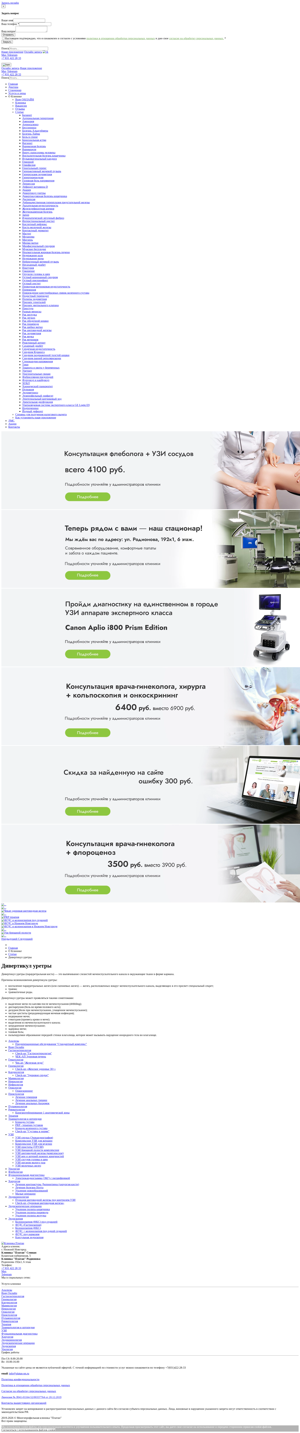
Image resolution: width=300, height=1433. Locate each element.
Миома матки (30, 242)
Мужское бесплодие (34, 249)
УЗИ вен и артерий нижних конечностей (39, 1156)
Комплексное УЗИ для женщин (33, 1140)
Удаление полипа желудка (30, 1215)
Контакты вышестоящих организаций (23, 1402)
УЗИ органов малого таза (30, 1162)
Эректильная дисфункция (37, 401)
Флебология (15, 1171)
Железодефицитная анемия (38, 208)
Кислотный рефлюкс (34, 224)
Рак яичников (30, 339)
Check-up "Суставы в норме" (32, 1131)
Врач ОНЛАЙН (24, 99)
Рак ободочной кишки (35, 320)
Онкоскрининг (24, 1090)
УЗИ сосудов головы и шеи (31, 1159)
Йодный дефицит (32, 411)
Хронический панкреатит (37, 386)
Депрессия (28, 183)
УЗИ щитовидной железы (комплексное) (39, 1153)
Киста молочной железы (36, 227)
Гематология (15, 1059)
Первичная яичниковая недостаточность (46, 286)
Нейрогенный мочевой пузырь (40, 261)
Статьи (19, 112)
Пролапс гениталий (34, 302)
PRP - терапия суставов (29, 1125)
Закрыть (7, 42)
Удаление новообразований (31, 1190)
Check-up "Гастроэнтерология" (33, 1053)
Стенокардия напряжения (37, 361)
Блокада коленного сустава (31, 1128)
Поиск (5, 48)
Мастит (26, 233)
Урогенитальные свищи (36, 373)
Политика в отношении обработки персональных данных (35, 1385)
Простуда (27, 308)
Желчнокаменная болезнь (37, 211)
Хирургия (14, 1181)
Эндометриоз (30, 392)
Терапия (13, 1115)
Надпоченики (30, 408)
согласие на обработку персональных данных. (196, 38)
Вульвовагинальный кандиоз (39, 158)
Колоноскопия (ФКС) (28, 1228)
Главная (13, 83)
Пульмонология (17, 1106)
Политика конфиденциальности (20, 1379)
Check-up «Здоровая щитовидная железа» (39, 1203)
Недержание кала (32, 255)
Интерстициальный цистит (38, 221)
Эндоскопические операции (25, 1206)
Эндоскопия (15, 1218)
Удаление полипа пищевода (31, 1212)
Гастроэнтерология (19, 1050)
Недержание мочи (33, 258)
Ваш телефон (10, 24)
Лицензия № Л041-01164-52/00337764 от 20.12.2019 (31, 1397)
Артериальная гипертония (37, 118)
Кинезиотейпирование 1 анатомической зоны (42, 1112)
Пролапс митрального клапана (40, 305)
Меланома (28, 236)
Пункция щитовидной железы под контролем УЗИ (45, 1199)
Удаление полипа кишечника (32, 1209)
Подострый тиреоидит (35, 295)
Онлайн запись (33, 51)
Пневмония (29, 289)
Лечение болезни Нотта (29, 1187)
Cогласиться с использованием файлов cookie (28, 1429)
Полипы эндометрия (34, 299)
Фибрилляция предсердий (37, 377)
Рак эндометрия (31, 333)
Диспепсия (28, 199)
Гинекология (15, 1065)
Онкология (14, 1087)
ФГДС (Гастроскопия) (28, 1224)
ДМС (11, 420)
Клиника (20, 102)
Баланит (27, 115)
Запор (25, 214)
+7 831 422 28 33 (11, 58)
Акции (12, 423)
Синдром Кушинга (33, 352)
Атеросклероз (30, 124)
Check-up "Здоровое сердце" (32, 1075)
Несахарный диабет (34, 264)
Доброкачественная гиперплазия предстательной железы (56, 202)
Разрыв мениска (31, 311)
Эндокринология (18, 1196)
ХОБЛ (26, 383)
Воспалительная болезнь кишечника (43, 155)
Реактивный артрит (33, 342)
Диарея (26, 189)
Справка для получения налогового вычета (41, 414)
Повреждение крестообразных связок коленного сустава (55, 292)
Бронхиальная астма (34, 140)
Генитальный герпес (34, 168)
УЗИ (11, 1134)
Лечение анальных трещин (31, 1100)
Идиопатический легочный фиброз (43, 218)
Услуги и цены (17, 93)
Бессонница (29, 127)
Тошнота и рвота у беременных (41, 367)
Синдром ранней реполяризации (41, 358)
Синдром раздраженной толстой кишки (45, 355)
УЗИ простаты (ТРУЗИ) (29, 1146)
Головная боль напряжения (38, 180)
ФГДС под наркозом (27, 1234)
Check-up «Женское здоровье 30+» (35, 1069)
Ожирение (28, 271)
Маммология (16, 1078)
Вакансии (21, 105)
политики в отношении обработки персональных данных (120, 38)
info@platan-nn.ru (19, 1373)
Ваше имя (7, 20)
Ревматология (16, 1109)
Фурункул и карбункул (35, 380)
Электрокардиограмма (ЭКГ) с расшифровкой (42, 1178)
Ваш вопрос (8, 31)
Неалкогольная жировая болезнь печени (46, 252)
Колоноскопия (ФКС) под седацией (36, 1221)
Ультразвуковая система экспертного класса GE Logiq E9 (56, 405)
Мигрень (27, 239)
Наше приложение (12, 51)
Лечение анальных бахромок (32, 1103)
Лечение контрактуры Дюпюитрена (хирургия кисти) (47, 1184)
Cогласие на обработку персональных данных (28, 1391)
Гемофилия (28, 165)
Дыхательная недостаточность (40, 205)
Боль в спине (30, 136)
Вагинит (27, 143)
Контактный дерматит (35, 230)
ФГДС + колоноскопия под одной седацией (41, 1231)
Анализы (13, 1040)
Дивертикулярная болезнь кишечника (44, 196)
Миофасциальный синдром (38, 246)
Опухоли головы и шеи (36, 274)
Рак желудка (29, 314)
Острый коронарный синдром (40, 277)
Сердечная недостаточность (38, 348)
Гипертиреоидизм (32, 177)
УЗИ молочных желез (28, 1165)
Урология (14, 1168)
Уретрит (27, 370)
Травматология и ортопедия (24, 1118)
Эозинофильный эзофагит (37, 395)
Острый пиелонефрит (35, 280)
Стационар (14, 90)
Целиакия (28, 389)
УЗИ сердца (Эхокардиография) (34, 1137)
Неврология (15, 1081)
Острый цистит (31, 283)
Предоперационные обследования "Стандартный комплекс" (51, 1044)
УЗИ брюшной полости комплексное (37, 1150)
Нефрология (15, 1084)
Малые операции (25, 1193)
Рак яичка (28, 336)
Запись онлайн (10, 2)
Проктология (16, 1093)
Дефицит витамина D (35, 186)
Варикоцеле (29, 149)
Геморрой (28, 161)
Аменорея (28, 121)
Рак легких (28, 317)
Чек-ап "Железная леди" (29, 1062)
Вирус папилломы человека (38, 152)
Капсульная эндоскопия (29, 1237)
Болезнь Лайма (31, 133)
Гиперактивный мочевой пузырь (41, 171)
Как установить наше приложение (35, 417)
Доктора (13, 87)
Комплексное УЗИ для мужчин (33, 1143)
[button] (9, 938)
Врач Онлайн (16, 1047)
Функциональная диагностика (26, 1175)
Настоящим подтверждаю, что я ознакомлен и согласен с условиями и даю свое (115, 38)
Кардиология (16, 1072)
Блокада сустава (24, 1122)
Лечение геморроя (26, 1097)
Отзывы (20, 108)
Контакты (14, 426)
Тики (25, 364)
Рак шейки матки (32, 327)
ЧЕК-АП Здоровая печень (30, 1056)
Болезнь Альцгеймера (35, 130)
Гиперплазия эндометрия (37, 174)
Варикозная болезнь (34, 146)
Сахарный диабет (32, 345)
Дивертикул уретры (34, 193)
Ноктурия (28, 267)
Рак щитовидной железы (37, 330)
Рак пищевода (30, 324)
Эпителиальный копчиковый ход (41, 398)
